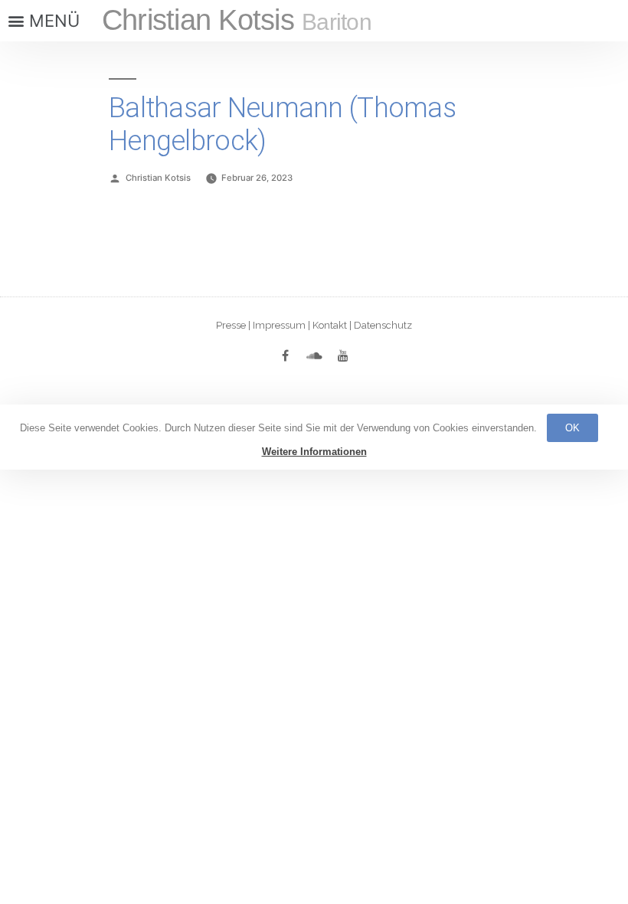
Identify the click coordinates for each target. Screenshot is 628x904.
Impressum (279, 325)
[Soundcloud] (314, 355)
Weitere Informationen (314, 451)
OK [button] (572, 428)
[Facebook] (285, 355)
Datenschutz (383, 325)
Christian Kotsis (236, 20)
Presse (231, 325)
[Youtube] (343, 355)
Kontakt (329, 325)
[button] (42, 20)
